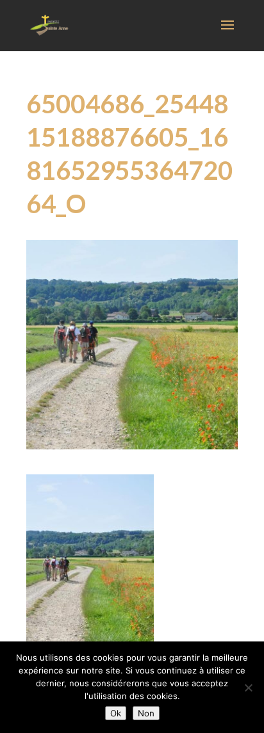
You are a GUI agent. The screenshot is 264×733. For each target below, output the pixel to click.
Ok (115, 713)
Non (146, 713)
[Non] (248, 687)
